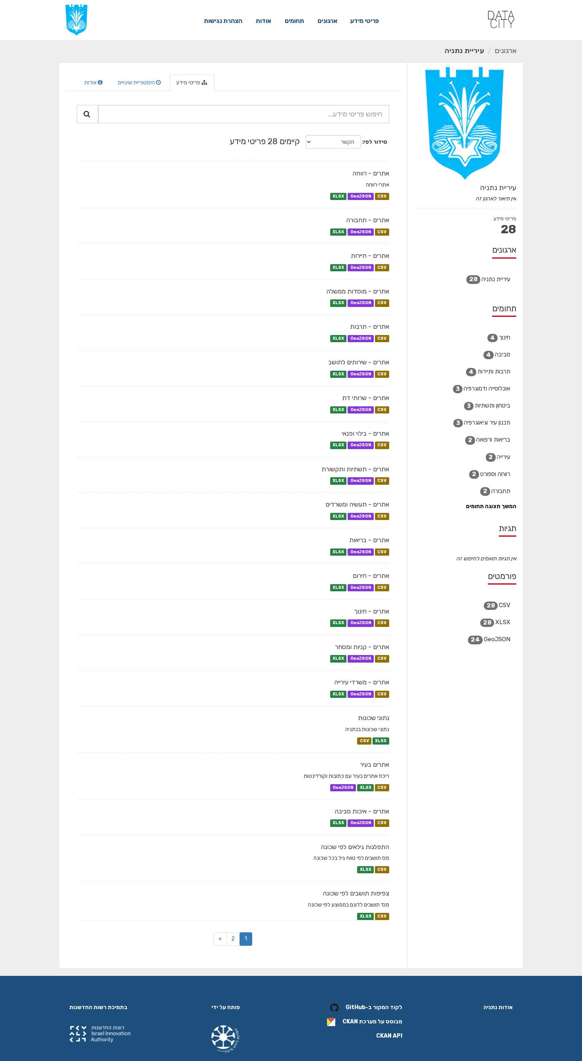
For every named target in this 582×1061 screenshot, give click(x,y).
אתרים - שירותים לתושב (358, 362)
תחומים (294, 21)
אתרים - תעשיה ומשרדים (357, 504)
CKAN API (389, 1035)
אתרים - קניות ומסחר (362, 647)
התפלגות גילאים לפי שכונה (355, 847)
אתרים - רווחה (370, 173)
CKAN (350, 1021)
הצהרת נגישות (223, 21)
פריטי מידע (364, 21)
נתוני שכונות (373, 718)
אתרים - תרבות (369, 326)
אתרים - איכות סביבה (362, 811)
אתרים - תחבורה (367, 220)
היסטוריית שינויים (137, 82)
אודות (263, 21)
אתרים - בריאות (369, 540)
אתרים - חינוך (371, 611)
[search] (87, 114)
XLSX (338, 196)
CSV (381, 196)
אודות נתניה (498, 1007)
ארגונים (327, 21)
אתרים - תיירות (370, 255)
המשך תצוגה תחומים (491, 506)
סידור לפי (375, 142)
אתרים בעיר (374, 764)
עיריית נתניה (464, 50)
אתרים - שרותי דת (365, 398)
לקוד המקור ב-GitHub (374, 1007)
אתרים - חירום (371, 575)
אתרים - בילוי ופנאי (365, 433)
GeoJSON (360, 196)
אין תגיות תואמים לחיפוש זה (486, 558)
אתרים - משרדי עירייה (361, 682)
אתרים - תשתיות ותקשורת (355, 469)
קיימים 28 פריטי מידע (265, 141)
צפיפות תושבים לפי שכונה (356, 893)
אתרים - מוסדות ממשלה (357, 291)
